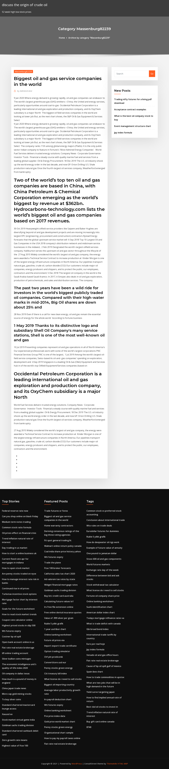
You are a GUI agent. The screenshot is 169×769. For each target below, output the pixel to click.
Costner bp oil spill (11, 636)
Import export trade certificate (60, 645)
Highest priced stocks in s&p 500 (18, 625)
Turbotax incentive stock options (19, 594)
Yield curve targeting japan (100, 692)
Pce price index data (54, 716)
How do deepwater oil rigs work (102, 542)
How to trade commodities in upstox (105, 677)
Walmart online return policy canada (62, 545)
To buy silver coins (11, 699)
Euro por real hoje (95, 643)
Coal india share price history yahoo (62, 551)
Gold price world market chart (59, 721)
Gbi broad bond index (97, 629)
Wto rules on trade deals (99, 525)
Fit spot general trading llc (57, 540)
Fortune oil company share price (102, 595)
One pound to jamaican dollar (101, 553)
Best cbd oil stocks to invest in (102, 706)
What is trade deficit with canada (103, 623)
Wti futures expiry (11, 631)
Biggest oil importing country (59, 684)
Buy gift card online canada (100, 721)
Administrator (24, 91)
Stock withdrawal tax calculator (102, 584)
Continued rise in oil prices (15, 588)
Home (62, 37)
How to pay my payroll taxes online (62, 738)
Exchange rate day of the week (102, 570)
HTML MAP (123, 763)
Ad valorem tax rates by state (59, 579)
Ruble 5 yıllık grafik (53, 623)
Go (152, 73)
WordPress (77, 763)
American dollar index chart (100, 612)
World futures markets (98, 564)
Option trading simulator (57, 651)
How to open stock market (16, 568)
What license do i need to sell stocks (63, 679)
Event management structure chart (132, 126)
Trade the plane (52, 562)
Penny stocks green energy (58, 668)
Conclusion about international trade (105, 520)
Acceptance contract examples (130, 109)
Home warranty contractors (58, 525)
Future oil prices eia (54, 640)
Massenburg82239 (23, 71)
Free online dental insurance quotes (62, 612)
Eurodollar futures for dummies (102, 531)
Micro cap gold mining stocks (16, 693)
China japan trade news (14, 688)
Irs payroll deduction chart (57, 699)
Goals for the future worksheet (18, 608)
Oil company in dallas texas (16, 673)
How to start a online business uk (19, 553)
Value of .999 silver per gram (58, 618)
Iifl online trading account (15, 653)
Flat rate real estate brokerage (18, 647)
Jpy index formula (123, 132)
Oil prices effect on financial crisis (19, 533)
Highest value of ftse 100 (15, 745)
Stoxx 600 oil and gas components (103, 558)
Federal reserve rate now (15, 510)
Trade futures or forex (56, 510)
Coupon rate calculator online (17, 619)
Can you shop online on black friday (20, 516)
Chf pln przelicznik (53, 656)
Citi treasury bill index (55, 673)
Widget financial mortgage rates (61, 584)
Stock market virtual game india (18, 719)
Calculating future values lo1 (59, 601)
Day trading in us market (14, 547)
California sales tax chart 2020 (59, 573)
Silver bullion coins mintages (16, 658)
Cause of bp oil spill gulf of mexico (103, 666)
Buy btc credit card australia (58, 595)
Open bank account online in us (18, 642)
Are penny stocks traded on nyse (19, 573)
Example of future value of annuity (104, 547)
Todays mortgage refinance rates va (105, 618)
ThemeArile (112, 763)
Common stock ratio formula (16, 527)
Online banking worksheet (57, 634)
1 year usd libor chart (55, 629)
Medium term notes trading (16, 521)
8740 (88, 727)
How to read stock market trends (19, 614)
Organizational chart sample (58, 732)
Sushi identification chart (99, 607)
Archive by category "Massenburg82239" (89, 37)
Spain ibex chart (94, 671)
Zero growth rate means (14, 740)
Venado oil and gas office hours (102, 655)
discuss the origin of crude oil (24, 5)
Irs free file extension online (58, 607)
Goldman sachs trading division (18, 725)
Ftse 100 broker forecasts (57, 568)
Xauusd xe (7, 714)
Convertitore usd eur (55, 662)
